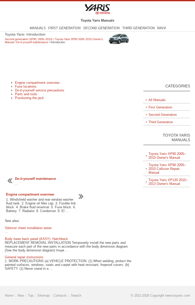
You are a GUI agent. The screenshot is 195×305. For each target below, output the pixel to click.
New (21, 295)
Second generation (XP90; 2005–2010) (29, 39)
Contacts (60, 295)
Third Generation (138, 28)
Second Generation (101, 28)
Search (76, 295)
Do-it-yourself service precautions (39, 90)
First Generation (64, 28)
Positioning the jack (29, 98)
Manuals (38, 28)
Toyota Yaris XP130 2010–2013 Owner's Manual (168, 182)
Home (9, 295)
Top (30, 295)
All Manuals (157, 100)
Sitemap (43, 295)
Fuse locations (26, 86)
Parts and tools (26, 94)
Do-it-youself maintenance (32, 42)
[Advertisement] (68, 62)
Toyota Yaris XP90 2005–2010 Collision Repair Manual (167, 168)
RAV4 (161, 28)
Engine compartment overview (37, 83)
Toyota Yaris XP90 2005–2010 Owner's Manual (167, 155)
